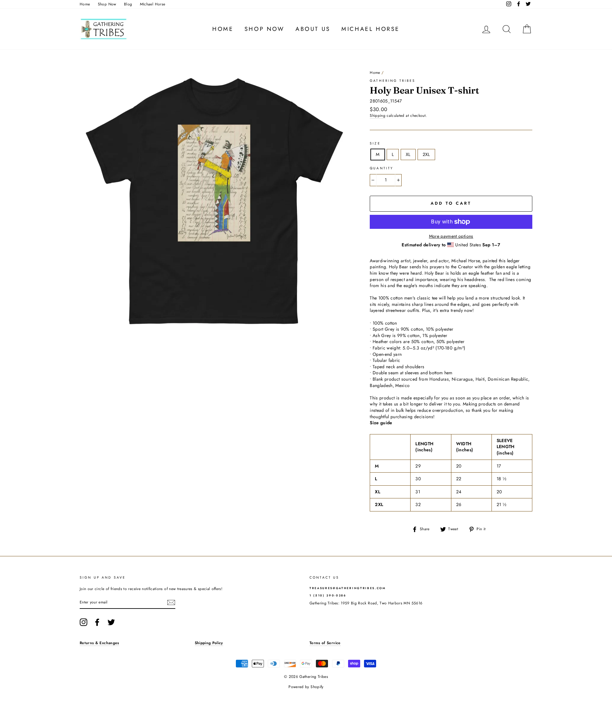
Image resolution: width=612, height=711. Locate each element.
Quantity (381, 168)
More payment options (451, 236)
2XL (426, 154)
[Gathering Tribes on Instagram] (83, 622)
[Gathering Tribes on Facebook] (97, 622)
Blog (128, 4)
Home (85, 4)
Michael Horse (370, 29)
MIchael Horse (152, 4)
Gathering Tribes (392, 80)
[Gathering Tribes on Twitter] (111, 622)
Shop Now (107, 4)
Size (375, 143)
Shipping (377, 115)
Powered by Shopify (305, 687)
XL (408, 154)
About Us (313, 29)
